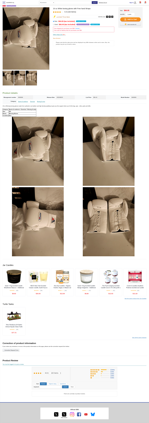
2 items (112, 373)
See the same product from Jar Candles (135, 298)
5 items (112, 371)
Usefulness (63, 383)
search (94, 2)
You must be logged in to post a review (13, 364)
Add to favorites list (131, 24)
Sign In (132, 2)
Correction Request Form (11, 350)
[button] (145, 2)
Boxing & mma (41, 101)
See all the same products (139, 337)
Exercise (32, 101)
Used (76, 24)
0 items (112, 377)
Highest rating (52, 383)
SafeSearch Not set (103, 2)
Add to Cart (132, 19)
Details (77, 28)
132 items (54, 373)
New (70, 21)
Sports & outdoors (23, 101)
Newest (43, 383)
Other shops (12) (59, 34)
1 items (112, 375)
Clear (72, 386)
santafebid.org (10, 2)
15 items (112, 369)
